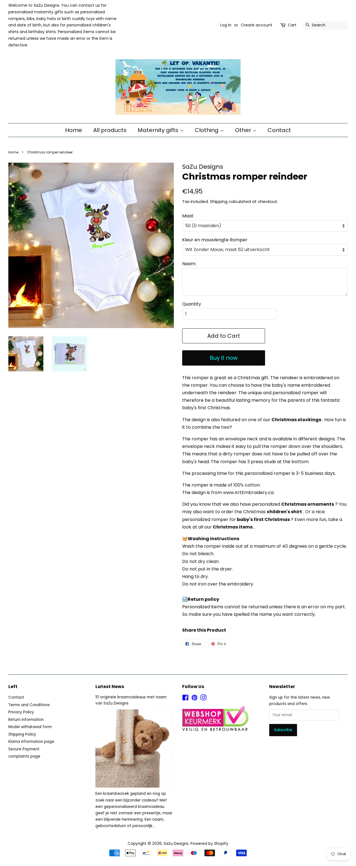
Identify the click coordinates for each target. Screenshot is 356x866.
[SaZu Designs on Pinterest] (194, 698)
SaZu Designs (176, 843)
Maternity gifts (159, 130)
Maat (188, 216)
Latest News (109, 686)
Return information (26, 719)
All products (110, 130)
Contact (279, 130)
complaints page (24, 756)
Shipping (219, 201)
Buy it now (224, 358)
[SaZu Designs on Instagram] (203, 698)
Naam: (189, 263)
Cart (292, 25)
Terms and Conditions (29, 705)
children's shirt (284, 511)
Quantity (191, 304)
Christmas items (233, 527)
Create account (256, 25)
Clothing (207, 130)
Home (73, 130)
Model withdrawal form (30, 726)
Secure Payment (23, 749)
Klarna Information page (31, 741)
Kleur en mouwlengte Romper (215, 240)
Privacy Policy (21, 712)
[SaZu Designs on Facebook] (185, 698)
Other (244, 130)
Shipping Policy (22, 734)
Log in (225, 25)
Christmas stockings (296, 419)
